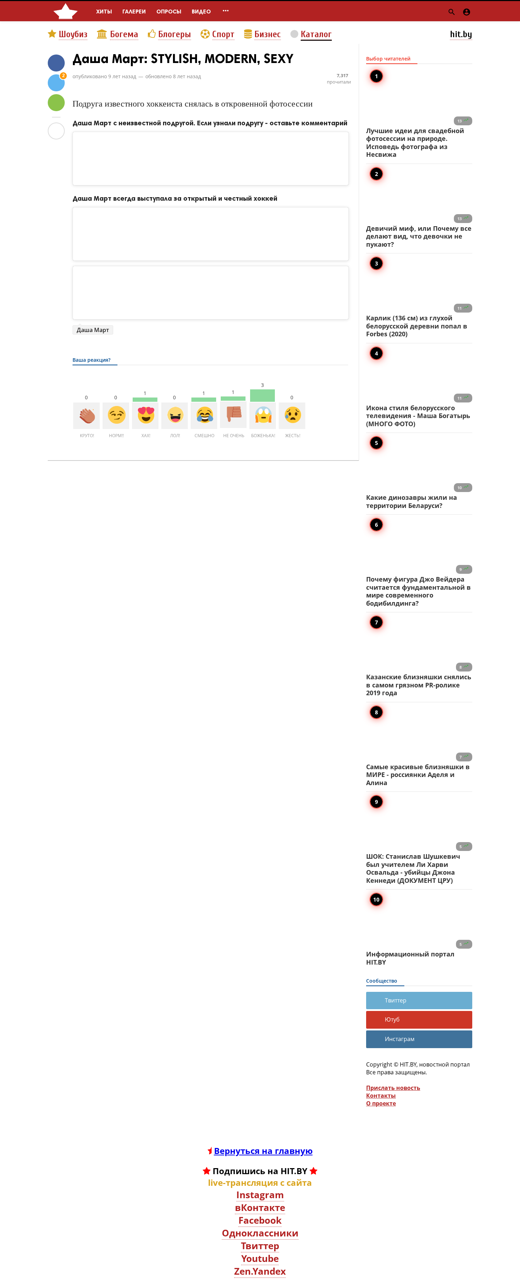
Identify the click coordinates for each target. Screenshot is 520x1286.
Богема (124, 34)
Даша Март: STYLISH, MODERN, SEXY (183, 58)
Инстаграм (400, 1039)
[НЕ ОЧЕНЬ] (233, 414)
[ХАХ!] (145, 415)
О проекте (381, 1103)
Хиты (104, 11)
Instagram (260, 1194)
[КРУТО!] (86, 415)
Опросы (168, 11)
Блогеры (174, 34)
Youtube (260, 1258)
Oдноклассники (260, 1233)
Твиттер (395, 1000)
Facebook (260, 1220)
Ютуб (392, 1019)
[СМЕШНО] (204, 415)
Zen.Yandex (260, 1271)
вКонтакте (260, 1207)
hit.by (461, 34)
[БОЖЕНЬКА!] (262, 415)
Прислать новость (393, 1088)
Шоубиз (73, 34)
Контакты (381, 1095)
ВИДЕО (201, 11)
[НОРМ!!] (116, 415)
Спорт (223, 34)
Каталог (316, 34)
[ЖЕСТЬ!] (292, 415)
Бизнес (267, 34)
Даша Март (93, 330)
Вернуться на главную (263, 1150)
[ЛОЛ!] (174, 415)
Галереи (134, 11)
